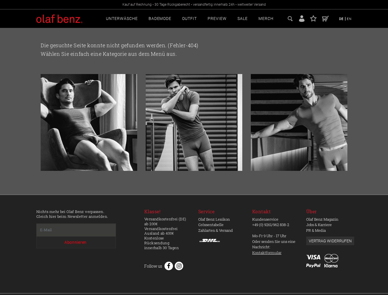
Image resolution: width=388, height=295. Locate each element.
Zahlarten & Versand (215, 230)
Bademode (160, 18)
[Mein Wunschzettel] (313, 18)
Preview (217, 18)
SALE (242, 18)
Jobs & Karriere (319, 224)
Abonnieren (75, 242)
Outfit (189, 18)
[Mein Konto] (302, 18)
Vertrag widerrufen (330, 241)
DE (342, 19)
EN (349, 19)
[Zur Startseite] (89, 122)
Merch (266, 18)
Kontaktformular (266, 252)
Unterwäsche (122, 18)
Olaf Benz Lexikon (214, 219)
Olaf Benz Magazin (322, 219)
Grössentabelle (211, 224)
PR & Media (316, 230)
